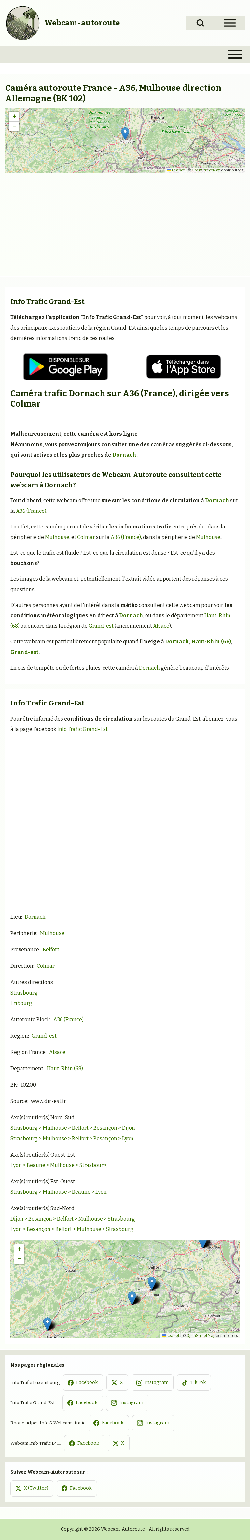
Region (19, 1036)
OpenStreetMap (206, 170)
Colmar (25, 404)
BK (13, 1085)
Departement (26, 1068)
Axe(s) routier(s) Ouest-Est (42, 1155)
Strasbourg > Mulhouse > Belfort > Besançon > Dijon (72, 1128)
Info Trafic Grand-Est (82, 729)
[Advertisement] (125, 222)
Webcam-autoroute (82, 22)
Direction (21, 966)
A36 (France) (149, 393)
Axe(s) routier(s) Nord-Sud (42, 1117)
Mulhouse (57, 537)
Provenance (24, 950)
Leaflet (178, 170)
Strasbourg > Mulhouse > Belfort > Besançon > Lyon (71, 1138)
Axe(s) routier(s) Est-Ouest (42, 1181)
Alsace (161, 626)
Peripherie (23, 933)
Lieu (15, 917)
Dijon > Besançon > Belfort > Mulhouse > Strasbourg (72, 1219)
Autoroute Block (30, 1019)
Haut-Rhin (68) (211, 642)
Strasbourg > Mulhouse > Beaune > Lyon (58, 1192)
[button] (125, 133)
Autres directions (31, 982)
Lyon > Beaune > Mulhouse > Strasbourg (58, 1165)
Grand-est (101, 626)
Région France (28, 1052)
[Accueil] (22, 23)
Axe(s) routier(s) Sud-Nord (42, 1208)
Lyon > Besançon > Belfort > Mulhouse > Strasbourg (71, 1229)
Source (18, 1101)
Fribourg (21, 1003)
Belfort (51, 950)
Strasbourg (24, 993)
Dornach (87, 393)
